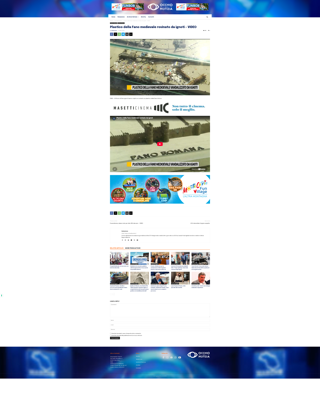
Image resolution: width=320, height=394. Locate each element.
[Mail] (129, 240)
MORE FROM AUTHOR (132, 248)
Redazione (114, 30)
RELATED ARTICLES (117, 248)
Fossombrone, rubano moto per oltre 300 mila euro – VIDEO (126, 223)
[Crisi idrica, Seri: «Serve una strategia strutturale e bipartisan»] (201, 278)
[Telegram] (123, 34)
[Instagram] (126, 240)
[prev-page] (111, 294)
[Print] (127, 34)
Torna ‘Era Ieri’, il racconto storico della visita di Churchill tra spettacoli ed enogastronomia (200, 267)
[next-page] (114, 294)
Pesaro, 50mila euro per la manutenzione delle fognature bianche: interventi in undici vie (158, 267)
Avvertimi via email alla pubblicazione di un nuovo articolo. (127, 335)
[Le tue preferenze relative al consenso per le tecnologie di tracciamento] (1, 295)
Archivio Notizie (121, 23)
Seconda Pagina (118, 20)
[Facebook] (111, 34)
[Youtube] (138, 240)
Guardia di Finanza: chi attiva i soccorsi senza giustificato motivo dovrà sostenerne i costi (118, 287)
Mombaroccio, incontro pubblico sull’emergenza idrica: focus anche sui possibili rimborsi (139, 267)
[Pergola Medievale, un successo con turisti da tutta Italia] (119, 258)
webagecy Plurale (160, 376)
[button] (207, 16)
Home (111, 20)
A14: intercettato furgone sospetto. (200, 223)
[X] (115, 34)
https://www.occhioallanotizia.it (129, 233)
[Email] (130, 34)
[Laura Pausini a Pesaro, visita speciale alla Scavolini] (180, 278)
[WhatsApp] (119, 34)
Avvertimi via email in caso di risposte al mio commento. (126, 333)
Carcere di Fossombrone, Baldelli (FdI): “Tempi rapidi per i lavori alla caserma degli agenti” (179, 267)
